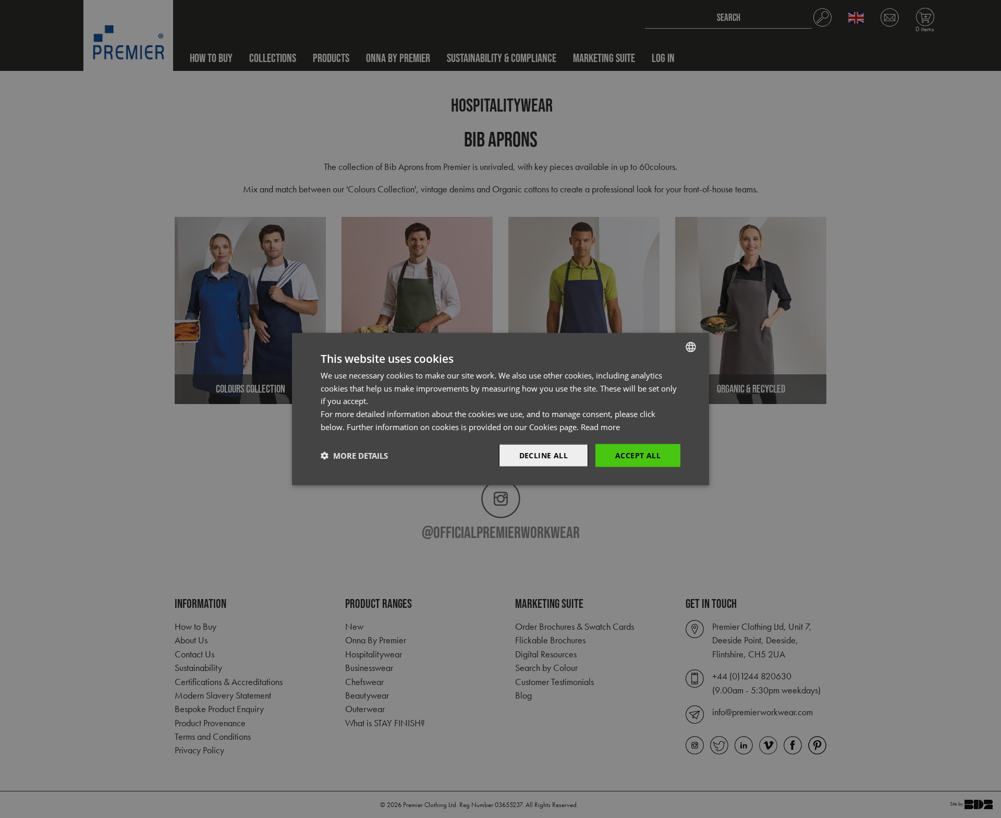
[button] (354, 455)
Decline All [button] (543, 455)
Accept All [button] (638, 455)
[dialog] (500, 409)
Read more (600, 426)
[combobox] (691, 346)
